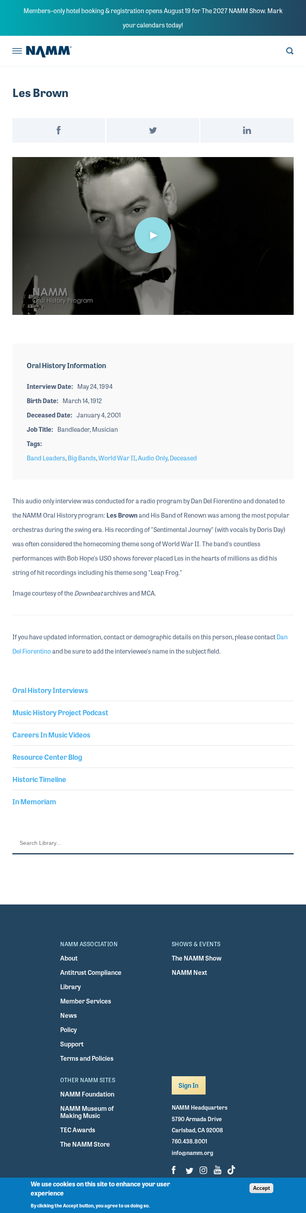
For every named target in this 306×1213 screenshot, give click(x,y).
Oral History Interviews (50, 690)
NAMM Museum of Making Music (87, 1112)
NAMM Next (189, 972)
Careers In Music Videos (51, 734)
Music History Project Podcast (60, 712)
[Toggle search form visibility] (290, 51)
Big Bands (82, 457)
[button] (153, 235)
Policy (68, 1029)
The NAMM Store (85, 1144)
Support (72, 1043)
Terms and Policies (87, 1058)
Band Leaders (46, 457)
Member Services (85, 1000)
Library (70, 986)
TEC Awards (77, 1129)
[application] (153, 236)
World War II (116, 457)
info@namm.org (192, 1153)
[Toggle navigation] (17, 51)
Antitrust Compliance (91, 972)
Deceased (183, 457)
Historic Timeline (39, 779)
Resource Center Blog (47, 756)
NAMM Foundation (87, 1093)
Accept (261, 1188)
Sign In (188, 1085)
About (69, 958)
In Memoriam (34, 801)
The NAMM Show (197, 958)
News (68, 1015)
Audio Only (152, 457)
